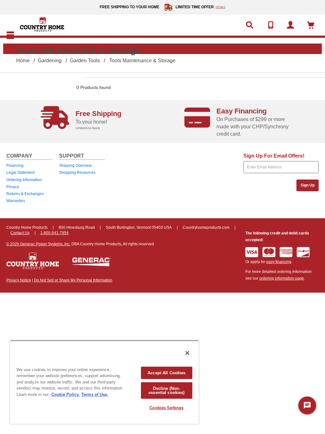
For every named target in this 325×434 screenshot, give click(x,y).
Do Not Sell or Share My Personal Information (73, 280)
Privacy (12, 187)
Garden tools (85, 60)
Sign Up (308, 185)
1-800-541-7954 (54, 233)
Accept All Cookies (166, 372)
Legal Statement (20, 172)
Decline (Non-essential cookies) (166, 390)
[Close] (187, 353)
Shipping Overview (75, 165)
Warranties (15, 201)
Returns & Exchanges (25, 194)
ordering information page (281, 278)
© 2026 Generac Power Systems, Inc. (38, 244)
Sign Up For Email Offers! (273, 156)
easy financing (278, 262)
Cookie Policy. (65, 394)
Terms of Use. (94, 394)
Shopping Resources (77, 172)
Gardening (50, 60)
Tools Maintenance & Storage (142, 60)
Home (23, 60)
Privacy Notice (18, 280)
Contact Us (20, 233)
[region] (104, 382)
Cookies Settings (166, 407)
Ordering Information (24, 180)
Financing (14, 165)
